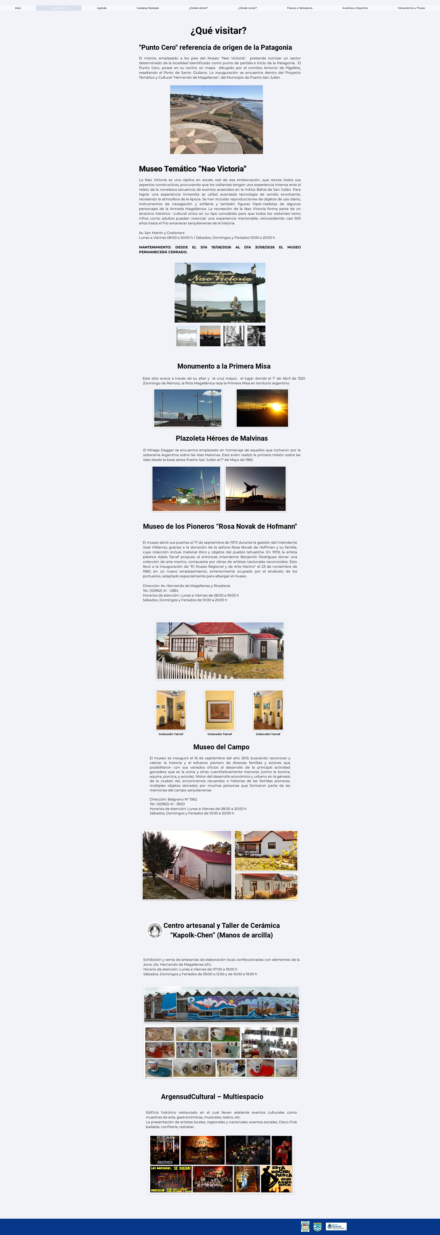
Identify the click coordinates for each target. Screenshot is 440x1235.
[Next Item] (259, 292)
